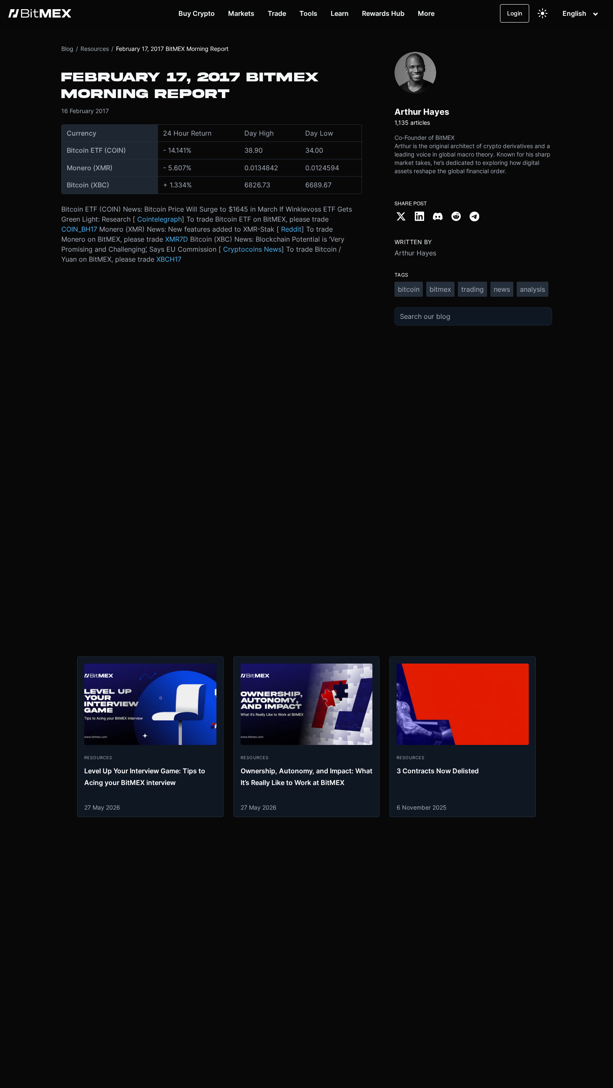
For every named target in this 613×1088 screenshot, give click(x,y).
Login (514, 13)
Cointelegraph (159, 219)
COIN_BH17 (79, 229)
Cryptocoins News (252, 249)
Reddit (291, 229)
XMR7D (176, 239)
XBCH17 (168, 259)
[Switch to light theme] (542, 13)
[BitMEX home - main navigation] (39, 13)
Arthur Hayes (415, 253)
